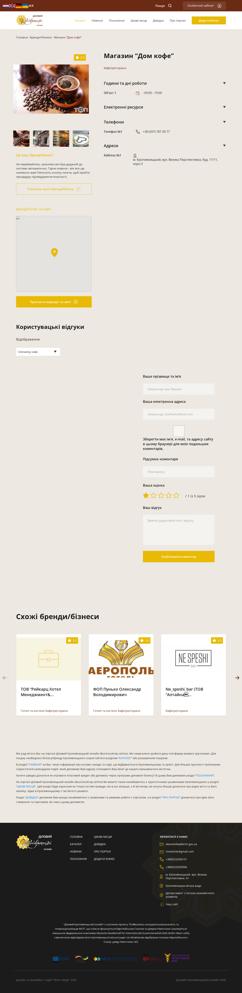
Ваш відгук (152, 507)
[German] (19, 5)
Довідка (158, 20)
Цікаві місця (138, 20)
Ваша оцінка (153, 485)
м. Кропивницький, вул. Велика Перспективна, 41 (186, 876)
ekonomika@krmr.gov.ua (181, 844)
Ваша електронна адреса (164, 401)
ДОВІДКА (32, 797)
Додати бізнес (209, 20)
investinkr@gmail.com (180, 851)
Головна (22, 37)
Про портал (178, 20)
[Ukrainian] (25, 5)
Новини (97, 20)
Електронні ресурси (123, 107)
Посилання (116, 20)
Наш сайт (172, 904)
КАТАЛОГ (125, 758)
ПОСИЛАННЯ (204, 775)
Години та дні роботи (125, 83)
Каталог (80, 20)
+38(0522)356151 (176, 859)
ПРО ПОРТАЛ (171, 797)
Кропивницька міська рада (183, 885)
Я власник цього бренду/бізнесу (50, 189)
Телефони (114, 122)
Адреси (111, 145)
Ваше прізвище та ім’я (162, 376)
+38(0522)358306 (176, 867)
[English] (12, 5)
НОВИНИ (35, 764)
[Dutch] (6, 5)
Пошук (160, 6)
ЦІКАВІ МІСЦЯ (26, 786)
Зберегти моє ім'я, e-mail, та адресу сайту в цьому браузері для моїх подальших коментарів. (178, 444)
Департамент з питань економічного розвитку (190, 894)
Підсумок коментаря (160, 459)
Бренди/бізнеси (41, 37)
